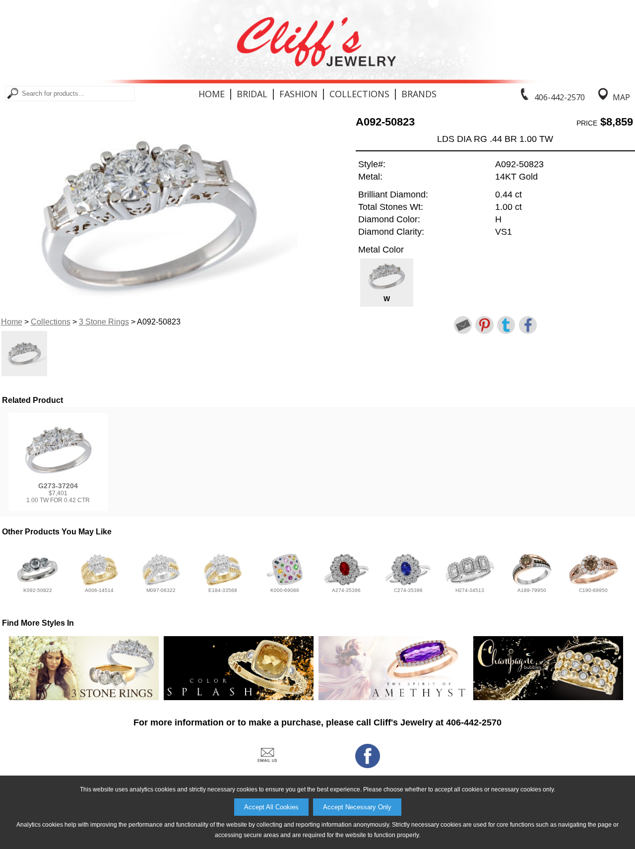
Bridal (252, 94)
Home (211, 94)
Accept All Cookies (271, 807)
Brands (419, 94)
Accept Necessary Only (357, 807)
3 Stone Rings (104, 322)
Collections (359, 94)
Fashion (298, 94)
